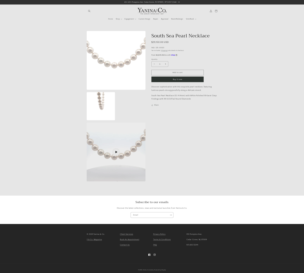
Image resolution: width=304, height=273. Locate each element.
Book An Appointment (129, 239)
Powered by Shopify (160, 270)
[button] (89, 11)
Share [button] (156, 105)
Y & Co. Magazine (94, 239)
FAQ (155, 245)
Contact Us (125, 245)
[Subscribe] (170, 215)
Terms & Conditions (162, 239)
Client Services (126, 234)
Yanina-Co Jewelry (148, 270)
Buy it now (177, 79)
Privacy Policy (159, 234)
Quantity (154, 59)
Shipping (164, 50)
